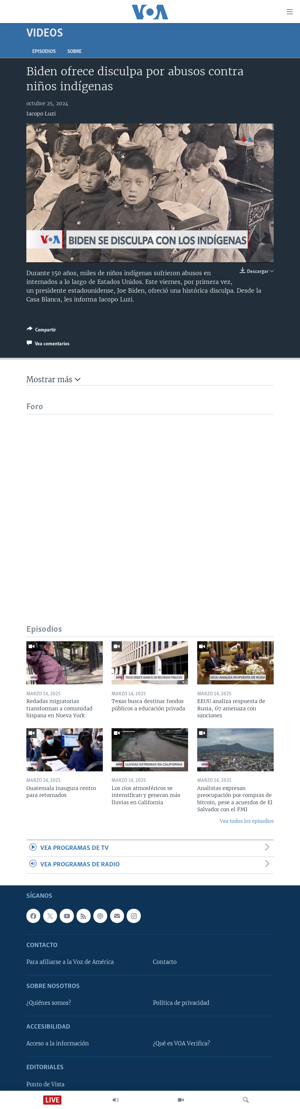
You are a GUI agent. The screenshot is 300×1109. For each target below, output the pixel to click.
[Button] (41, 331)
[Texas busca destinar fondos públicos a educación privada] (150, 662)
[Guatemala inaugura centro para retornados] (64, 749)
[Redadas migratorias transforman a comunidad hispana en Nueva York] (64, 662)
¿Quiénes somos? (48, 1003)
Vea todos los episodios (247, 821)
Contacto (165, 962)
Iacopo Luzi (41, 113)
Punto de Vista (45, 1084)
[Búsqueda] (246, 1100)
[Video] (181, 1100)
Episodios (44, 51)
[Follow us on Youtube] (67, 916)
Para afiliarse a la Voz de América (70, 962)
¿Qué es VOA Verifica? (181, 1043)
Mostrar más (50, 379)
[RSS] (83, 916)
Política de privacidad (181, 1003)
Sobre (74, 51)
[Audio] (116, 1100)
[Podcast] (100, 916)
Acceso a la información (57, 1043)
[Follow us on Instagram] (133, 916)
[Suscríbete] (117, 916)
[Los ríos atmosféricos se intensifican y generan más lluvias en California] (150, 749)
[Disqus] (150, 505)
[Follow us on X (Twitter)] (50, 916)
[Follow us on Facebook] (33, 916)
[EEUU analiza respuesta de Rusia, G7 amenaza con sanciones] (235, 662)
